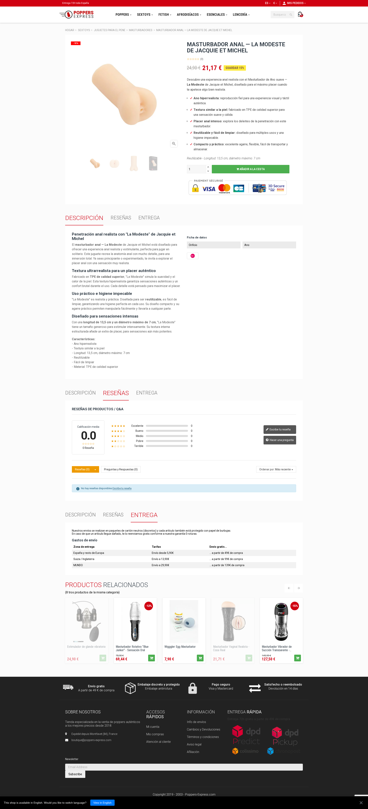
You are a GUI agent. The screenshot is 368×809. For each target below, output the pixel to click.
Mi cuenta (152, 727)
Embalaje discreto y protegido (159, 684)
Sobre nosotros (83, 712)
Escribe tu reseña (280, 429)
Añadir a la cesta (252, 169)
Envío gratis (96, 686)
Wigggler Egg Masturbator (180, 647)
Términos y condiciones (203, 737)
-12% (148, 605)
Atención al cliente (158, 742)
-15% (295, 605)
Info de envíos (196, 722)
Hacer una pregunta (281, 439)
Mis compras (155, 734)
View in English (102, 802)
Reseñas (121, 218)
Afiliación (193, 752)
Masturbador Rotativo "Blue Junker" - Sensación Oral (132, 648)
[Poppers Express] (77, 15)
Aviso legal (194, 744)
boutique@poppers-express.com (91, 740)
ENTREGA (149, 218)
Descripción (84, 218)
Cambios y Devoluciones (203, 729)
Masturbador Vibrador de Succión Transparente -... (277, 648)
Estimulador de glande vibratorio (86, 647)
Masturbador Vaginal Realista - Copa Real (231, 648)
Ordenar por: (266, 469)
